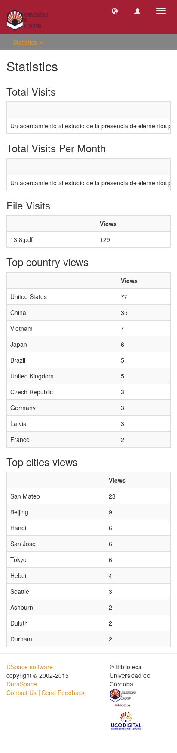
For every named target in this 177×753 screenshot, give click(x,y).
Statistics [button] (26, 42)
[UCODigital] (127, 720)
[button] (114, 10)
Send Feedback (63, 692)
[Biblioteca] (123, 698)
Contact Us (21, 692)
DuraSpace (21, 684)
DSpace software (29, 666)
